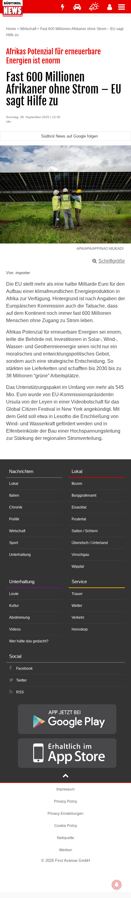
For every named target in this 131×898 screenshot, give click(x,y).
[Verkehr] (77, 7)
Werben (65, 849)
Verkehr (78, 617)
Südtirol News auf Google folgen (69, 136)
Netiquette (65, 837)
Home (11, 29)
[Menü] (124, 7)
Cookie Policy (65, 825)
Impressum (65, 788)
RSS (20, 692)
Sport (13, 543)
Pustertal (79, 519)
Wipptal (78, 566)
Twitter (21, 680)
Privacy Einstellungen (65, 813)
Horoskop (80, 629)
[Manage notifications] (117, 884)
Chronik (15, 507)
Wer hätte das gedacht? (28, 641)
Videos (15, 629)
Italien (14, 495)
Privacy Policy (65, 801)
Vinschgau (80, 555)
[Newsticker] (62, 7)
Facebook (24, 668)
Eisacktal (79, 507)
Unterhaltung (20, 555)
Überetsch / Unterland (90, 543)
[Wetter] (94, 7)
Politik (14, 519)
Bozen (77, 483)
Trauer (77, 594)
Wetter (77, 606)
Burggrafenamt (84, 495)
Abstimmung (19, 617)
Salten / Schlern (85, 531)
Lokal (13, 483)
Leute (14, 594)
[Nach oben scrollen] (65, 776)
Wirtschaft (28, 29)
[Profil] (109, 7)
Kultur (14, 606)
